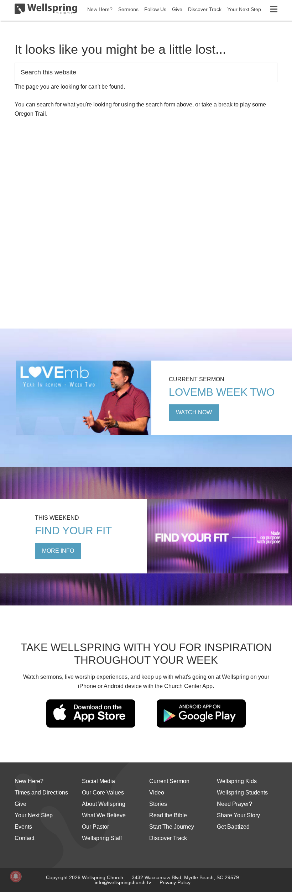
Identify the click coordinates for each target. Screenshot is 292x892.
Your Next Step (34, 815)
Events (23, 827)
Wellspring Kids (237, 781)
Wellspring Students (242, 792)
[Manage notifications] (15, 876)
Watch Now (194, 412)
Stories (158, 804)
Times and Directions (41, 792)
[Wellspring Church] (46, 10)
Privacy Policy (175, 882)
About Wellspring (103, 804)
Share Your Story (238, 815)
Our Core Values (103, 792)
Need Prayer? (234, 804)
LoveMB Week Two (222, 392)
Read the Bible (168, 815)
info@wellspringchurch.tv (123, 882)
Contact (24, 838)
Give (20, 804)
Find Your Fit (73, 530)
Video (156, 792)
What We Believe (104, 815)
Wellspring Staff (102, 838)
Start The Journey (171, 827)
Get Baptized (233, 827)
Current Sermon (169, 781)
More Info (58, 551)
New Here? (29, 781)
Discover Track (168, 838)
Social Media (98, 781)
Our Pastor (95, 827)
